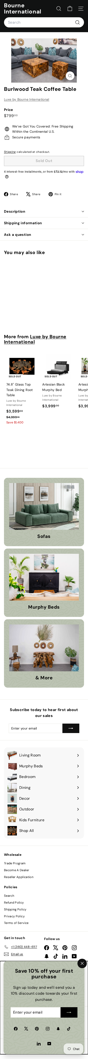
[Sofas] (44, 506)
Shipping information (23, 223)
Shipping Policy (15, 909)
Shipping (10, 152)
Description (14, 211)
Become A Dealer (16, 870)
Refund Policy (14, 903)
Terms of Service (16, 923)
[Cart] (69, 9)
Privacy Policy (14, 916)
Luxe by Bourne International (26, 99)
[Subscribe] (69, 1012)
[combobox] (44, 22)
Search (9, 896)
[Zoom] (70, 75)
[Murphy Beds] (44, 577)
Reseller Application (18, 877)
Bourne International (22, 8)
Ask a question (17, 234)
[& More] (44, 647)
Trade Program (15, 863)
